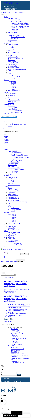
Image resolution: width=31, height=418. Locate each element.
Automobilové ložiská (14, 35)
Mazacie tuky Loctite (17, 349)
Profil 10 (13, 84)
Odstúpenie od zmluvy (10, 9)
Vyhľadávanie (24, 253)
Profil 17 (13, 89)
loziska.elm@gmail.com (10, 8)
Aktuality (6, 134)
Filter (19, 374)
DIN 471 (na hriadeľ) (17, 110)
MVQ (12, 47)
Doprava (6, 143)
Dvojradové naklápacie (17, 27)
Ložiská (6, 17)
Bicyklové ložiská (12, 40)
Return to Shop (16, 413)
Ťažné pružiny (11, 95)
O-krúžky (10, 50)
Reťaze (14, 342)
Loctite (9, 73)
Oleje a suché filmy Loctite (19, 355)
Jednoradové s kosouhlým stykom (20, 24)
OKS (5, 277)
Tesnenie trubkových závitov (15, 58)
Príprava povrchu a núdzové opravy (17, 69)
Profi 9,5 (13, 83)
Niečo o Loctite (15, 75)
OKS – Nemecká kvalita (14, 77)
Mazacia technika (17, 333)
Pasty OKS (11, 277)
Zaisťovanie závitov (13, 57)
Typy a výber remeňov (14, 90)
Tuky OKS (15, 352)
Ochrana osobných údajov (11, 122)
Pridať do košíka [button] (8, 321)
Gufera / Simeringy (13, 44)
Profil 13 (13, 87)
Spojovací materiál (9, 104)
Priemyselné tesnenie (13, 67)
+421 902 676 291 (9, 6)
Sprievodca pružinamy (14, 96)
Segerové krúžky (12, 109)
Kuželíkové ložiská (13, 30)
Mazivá (10, 55)
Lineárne (10, 41)
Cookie (10, 126)
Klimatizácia (14, 38)
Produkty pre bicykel (18, 338)
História (13, 78)
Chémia (6, 53)
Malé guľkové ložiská (17, 21)
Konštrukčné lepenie (13, 64)
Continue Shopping (10, 415)
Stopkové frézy (12, 101)
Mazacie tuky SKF (17, 347)
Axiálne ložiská (15, 29)
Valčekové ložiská (12, 32)
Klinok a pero (11, 106)
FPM (12, 49)
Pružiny (6, 92)
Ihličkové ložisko (12, 34)
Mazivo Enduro (16, 350)
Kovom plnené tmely (13, 66)
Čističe (9, 70)
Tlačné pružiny (12, 93)
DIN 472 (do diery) (16, 112)
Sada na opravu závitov (14, 100)
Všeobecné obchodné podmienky (17, 124)
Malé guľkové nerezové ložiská (19, 23)
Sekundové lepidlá (13, 63)
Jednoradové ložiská (16, 20)
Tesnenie (6, 43)
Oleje (9, 72)
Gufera (6, 139)
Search (6, 252)
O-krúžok (15, 336)
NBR (12, 46)
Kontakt (6, 113)
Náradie (6, 98)
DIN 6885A (14, 107)
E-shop (6, 136)
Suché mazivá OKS (17, 362)
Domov (3, 261)
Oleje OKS (15, 361)
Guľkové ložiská (12, 18)
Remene (6, 80)
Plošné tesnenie (12, 61)
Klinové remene (12, 81)
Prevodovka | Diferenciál (18, 37)
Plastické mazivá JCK (18, 353)
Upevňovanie (11, 60)
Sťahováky (11, 103)
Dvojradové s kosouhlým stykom (20, 26)
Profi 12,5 (13, 86)
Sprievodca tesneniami (14, 52)
